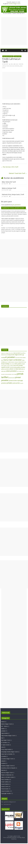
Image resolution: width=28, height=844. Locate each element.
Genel (2, 747)
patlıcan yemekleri (5, 369)
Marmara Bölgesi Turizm (7, 772)
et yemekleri (10, 357)
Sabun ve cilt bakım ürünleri (7, 777)
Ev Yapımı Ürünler (5, 744)
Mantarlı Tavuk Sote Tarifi (18, 173)
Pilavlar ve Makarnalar (6, 775)
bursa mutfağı (7, 354)
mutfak (14, 365)
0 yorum (17, 64)
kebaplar (16, 362)
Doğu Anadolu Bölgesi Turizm (8, 735)
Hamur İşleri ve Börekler (8, 56)
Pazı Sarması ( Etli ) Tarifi (9, 167)
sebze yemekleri (11, 371)
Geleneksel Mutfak (18, 357)
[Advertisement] (14, 31)
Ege (2, 738)
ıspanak (21, 383)
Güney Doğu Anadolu (6, 749)
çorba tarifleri (16, 383)
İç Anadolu (3, 756)
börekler (13, 354)
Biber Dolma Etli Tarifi (9, 182)
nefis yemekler (19, 365)
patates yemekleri (21, 367)
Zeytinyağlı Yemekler (6, 793)
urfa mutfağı (14, 374)
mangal (23, 363)
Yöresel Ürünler (4, 788)
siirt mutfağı (19, 371)
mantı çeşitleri (4, 365)
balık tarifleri (10, 353)
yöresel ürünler (13, 380)
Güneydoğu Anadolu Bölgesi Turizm (9, 751)
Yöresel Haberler (5, 784)
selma (11, 64)
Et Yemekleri (4, 742)
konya (25, 362)
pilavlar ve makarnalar (15, 369)
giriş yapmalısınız (16, 204)
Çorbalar (3, 731)
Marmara (3, 770)
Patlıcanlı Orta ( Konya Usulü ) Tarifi (13, 194)
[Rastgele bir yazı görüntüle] (25, 50)
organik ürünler (5, 367)
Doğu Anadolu (4, 733)
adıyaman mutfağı (4, 353)
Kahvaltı (3, 761)
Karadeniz (3, 763)
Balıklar (3, 728)
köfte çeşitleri (18, 363)
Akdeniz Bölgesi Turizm (6, 724)
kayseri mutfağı (8, 362)
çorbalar (9, 383)
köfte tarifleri (11, 363)
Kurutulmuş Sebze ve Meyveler (8, 768)
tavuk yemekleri (8, 374)
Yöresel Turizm (4, 786)
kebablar (12, 362)
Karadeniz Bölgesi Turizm (14, 3)
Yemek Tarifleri (18, 56)
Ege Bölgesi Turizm (5, 740)
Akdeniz (3, 721)
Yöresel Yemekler (5, 791)
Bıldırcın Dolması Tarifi (9, 188)
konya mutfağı (5, 364)
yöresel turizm (12, 377)
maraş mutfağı (10, 365)
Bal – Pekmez (4, 726)
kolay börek (21, 362)
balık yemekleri (16, 353)
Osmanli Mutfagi (13, 367)
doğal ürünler (18, 354)
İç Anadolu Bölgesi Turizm (7, 758)
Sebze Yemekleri (5, 779)
